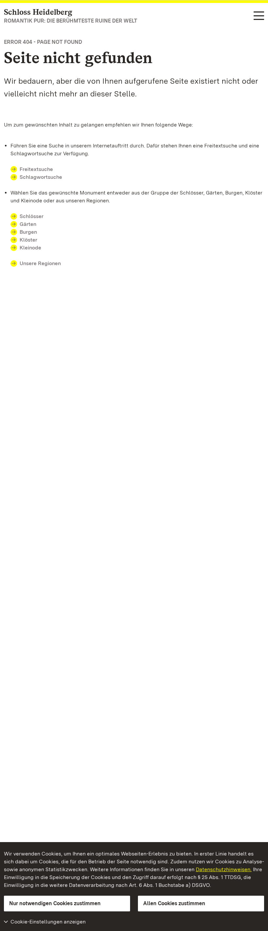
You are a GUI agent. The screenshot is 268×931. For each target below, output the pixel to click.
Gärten (28, 224)
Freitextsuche (36, 169)
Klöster (28, 240)
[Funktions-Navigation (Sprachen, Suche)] (259, 16)
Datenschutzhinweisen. (224, 869)
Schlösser (31, 216)
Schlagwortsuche (41, 177)
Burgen (28, 232)
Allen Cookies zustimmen (174, 903)
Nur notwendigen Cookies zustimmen (55, 903)
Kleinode (30, 248)
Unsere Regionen (40, 263)
